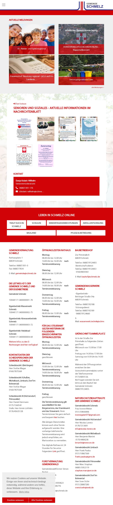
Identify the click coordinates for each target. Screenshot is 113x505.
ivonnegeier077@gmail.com (87, 414)
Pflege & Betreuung (81, 232)
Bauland (31, 232)
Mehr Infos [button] (24, 492)
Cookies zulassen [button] (15, 500)
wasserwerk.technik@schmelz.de (94, 321)
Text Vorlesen (21, 103)
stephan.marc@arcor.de (85, 470)
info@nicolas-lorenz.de (85, 428)
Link (54, 451)
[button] (3, 4)
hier (55, 417)
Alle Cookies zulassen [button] (41, 500)
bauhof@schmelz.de (91, 276)
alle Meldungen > (98, 87)
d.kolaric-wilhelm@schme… (31, 191)
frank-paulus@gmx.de (85, 456)
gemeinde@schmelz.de (25, 273)
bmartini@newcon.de (84, 442)
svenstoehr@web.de (84, 487)
